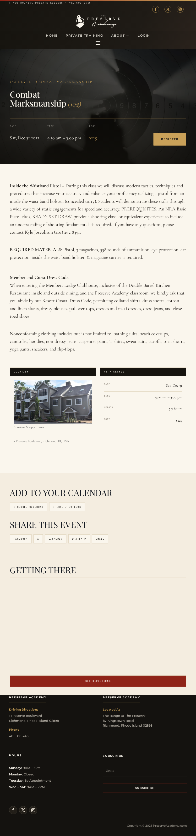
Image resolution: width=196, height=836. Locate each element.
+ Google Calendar (29, 506)
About (118, 35)
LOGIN (144, 35)
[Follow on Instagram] (180, 9)
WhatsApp (79, 538)
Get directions (98, 681)
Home (52, 35)
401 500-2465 (80, 2)
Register (170, 139)
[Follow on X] (167, 9)
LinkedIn (56, 538)
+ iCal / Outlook (67, 506)
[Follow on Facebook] (155, 9)
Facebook (21, 538)
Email (100, 538)
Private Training (84, 35)
